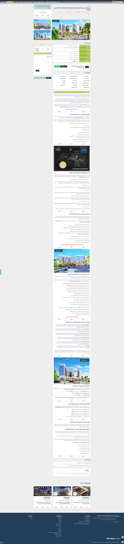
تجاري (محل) (71, 57)
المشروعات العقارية (41, 2)
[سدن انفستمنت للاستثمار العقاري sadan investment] (91, 2)
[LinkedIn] (85, 471)
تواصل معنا (25, 2)
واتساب (36, 15)
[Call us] (123, 540)
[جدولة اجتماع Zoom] (123, 542)
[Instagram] (118, 522)
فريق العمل (59, 529)
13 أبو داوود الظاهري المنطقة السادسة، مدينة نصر (81, 523)
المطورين (30, 2)
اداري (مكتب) (76, 57)
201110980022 (86, 518)
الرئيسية (58, 2)
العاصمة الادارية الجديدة (86, 13)
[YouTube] (116, 522)
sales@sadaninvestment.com (83, 522)
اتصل (42, 15)
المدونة (35, 2)
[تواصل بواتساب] (123, 537)
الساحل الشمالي (58, 535)
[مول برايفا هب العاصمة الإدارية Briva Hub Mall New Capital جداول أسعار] (62, 497)
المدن (31, 518)
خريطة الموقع (59, 523)
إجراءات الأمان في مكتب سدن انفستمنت (54, 532)
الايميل (36, 77)
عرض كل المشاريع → (81, 69)
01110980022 (74, 61)
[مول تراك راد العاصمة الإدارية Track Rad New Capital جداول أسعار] (81, 497)
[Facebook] (86, 471)
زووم (47, 15)
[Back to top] (1, 543)
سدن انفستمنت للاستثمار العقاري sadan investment (100, 542)
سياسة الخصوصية (58, 525)
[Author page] (88, 471)
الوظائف (47, 2)
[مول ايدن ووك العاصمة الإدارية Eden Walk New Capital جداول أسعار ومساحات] (43, 497)
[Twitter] (114, 522)
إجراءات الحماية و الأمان (57, 534)
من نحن (21, 2)
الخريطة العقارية (53, 2)
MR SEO (77, 12)
